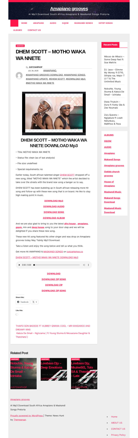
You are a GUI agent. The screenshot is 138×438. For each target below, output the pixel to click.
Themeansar (20, 419)
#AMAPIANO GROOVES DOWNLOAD (44, 74)
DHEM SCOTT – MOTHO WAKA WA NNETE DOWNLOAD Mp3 (47, 257)
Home (114, 416)
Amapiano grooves (69, 8)
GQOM (65, 23)
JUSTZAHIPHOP (35, 67)
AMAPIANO (38, 23)
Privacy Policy (118, 435)
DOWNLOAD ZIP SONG (54, 279)
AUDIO (53, 23)
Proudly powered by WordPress (26, 415)
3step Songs (106, 23)
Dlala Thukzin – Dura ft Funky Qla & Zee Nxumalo (114, 104)
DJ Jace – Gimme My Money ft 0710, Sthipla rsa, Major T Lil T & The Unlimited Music (114, 75)
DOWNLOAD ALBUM (54, 218)
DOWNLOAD (54, 273)
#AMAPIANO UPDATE (37, 79)
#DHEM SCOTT (57, 79)
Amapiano (109, 153)
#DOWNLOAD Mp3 (75, 79)
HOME (24, 23)
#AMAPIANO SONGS (74, 74)
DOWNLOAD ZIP (54, 285)
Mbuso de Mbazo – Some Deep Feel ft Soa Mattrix (114, 59)
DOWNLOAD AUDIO (53, 206)
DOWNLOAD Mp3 (53, 200)
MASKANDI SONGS (83, 23)
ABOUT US (116, 422)
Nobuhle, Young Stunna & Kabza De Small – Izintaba (114, 91)
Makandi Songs (112, 159)
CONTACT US (34, 30)
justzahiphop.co (75, 251)
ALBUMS (17, 30)
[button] (126, 26)
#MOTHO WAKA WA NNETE (40, 83)
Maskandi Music (113, 191)
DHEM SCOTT (67, 174)
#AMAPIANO (49, 70)
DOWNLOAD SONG (54, 212)
